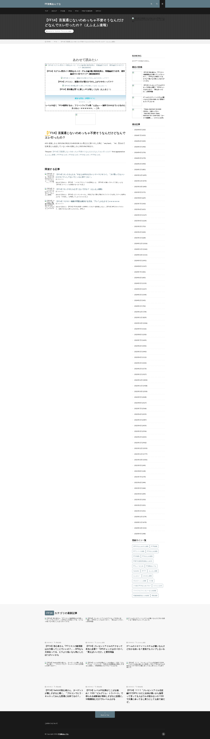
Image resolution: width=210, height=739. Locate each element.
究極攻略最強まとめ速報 (141, 595)
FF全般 (62, 11)
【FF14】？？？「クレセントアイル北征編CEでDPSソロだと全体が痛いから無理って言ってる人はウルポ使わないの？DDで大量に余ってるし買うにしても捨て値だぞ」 (145, 696)
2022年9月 (138, 397)
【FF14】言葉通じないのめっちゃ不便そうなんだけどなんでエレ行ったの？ (82, 151)
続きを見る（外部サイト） (85, 98)
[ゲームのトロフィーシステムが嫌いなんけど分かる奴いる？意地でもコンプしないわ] (137, 101)
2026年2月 (138, 164)
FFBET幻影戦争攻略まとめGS (142, 561)
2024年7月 (138, 272)
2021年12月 (138, 448)
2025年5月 (138, 215)
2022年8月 (138, 403)
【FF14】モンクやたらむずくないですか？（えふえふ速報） (79, 189)
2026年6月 (138, 141)
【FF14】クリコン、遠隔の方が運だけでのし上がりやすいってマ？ (85, 81)
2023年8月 (138, 334)
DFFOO (98, 11)
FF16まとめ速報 (147, 556)
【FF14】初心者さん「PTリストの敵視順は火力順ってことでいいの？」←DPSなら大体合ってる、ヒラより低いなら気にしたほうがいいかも (153, 76)
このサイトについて (51, 723)
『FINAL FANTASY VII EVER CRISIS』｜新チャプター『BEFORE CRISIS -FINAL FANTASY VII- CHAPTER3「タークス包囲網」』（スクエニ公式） (153, 113)
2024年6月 (138, 278)
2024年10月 (138, 255)
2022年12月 (138, 380)
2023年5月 (138, 351)
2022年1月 (138, 443)
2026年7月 (138, 135)
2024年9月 (138, 260)
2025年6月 (138, 209)
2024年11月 (138, 249)
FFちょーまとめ (138, 566)
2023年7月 (138, 340)
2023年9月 (138, 329)
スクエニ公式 (157, 586)
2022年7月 (138, 408)
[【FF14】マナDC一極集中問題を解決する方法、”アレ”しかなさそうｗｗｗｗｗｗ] (50, 205)
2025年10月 (138, 186)
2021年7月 (138, 477)
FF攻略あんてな (151, 566)
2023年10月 (138, 323)
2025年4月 (138, 221)
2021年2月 (138, 505)
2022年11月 (138, 386)
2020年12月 (138, 517)
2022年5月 (138, 420)
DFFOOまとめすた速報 (140, 546)
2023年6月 (138, 346)
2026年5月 (138, 147)
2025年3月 (138, 226)
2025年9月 (138, 192)
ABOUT (54, 11)
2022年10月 (138, 391)
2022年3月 (138, 431)
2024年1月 (138, 306)
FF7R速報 (154, 546)
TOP (46, 11)
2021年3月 (138, 499)
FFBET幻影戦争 (87, 11)
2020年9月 (138, 534)
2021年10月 (138, 460)
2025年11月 (138, 181)
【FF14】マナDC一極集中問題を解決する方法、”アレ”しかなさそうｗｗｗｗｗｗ (88, 201)
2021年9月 (138, 465)
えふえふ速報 (67, 31)
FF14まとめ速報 (152, 551)
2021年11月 (138, 454)
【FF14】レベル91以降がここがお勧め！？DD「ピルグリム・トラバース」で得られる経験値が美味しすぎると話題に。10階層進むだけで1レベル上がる (105, 694)
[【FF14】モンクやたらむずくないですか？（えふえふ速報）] (50, 193)
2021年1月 (138, 511)
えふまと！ (136, 576)
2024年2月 (138, 300)
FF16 (70, 11)
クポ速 (151, 581)
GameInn (136, 571)
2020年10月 (138, 528)
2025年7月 (138, 204)
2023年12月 (138, 312)
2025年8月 (138, 198)
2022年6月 (138, 414)
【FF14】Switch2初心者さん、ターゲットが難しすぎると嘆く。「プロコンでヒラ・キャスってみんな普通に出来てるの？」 (64, 693)
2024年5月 (138, 283)
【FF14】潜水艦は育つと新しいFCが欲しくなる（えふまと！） (85, 89)
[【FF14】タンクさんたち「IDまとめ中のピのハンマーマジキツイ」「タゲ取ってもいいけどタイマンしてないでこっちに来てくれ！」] (50, 178)
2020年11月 (138, 522)
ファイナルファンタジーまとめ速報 (144, 590)
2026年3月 (138, 158)
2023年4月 (138, 357)
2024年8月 (138, 266)
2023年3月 (138, 363)
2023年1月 (138, 374)
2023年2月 (138, 369)
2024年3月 (138, 295)
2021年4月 (138, 494)
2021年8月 (138, 471)
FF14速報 (136, 556)
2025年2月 (138, 232)
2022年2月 (138, 437)
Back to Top (105, 715)
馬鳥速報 (154, 595)
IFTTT (144, 571)
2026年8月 (138, 130)
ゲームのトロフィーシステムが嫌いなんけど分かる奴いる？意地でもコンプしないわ (153, 99)
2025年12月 (138, 175)
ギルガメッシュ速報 (139, 581)
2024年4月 (138, 289)
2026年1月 (138, 169)
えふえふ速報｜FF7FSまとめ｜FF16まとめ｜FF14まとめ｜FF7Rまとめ (72, 155)
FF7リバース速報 (138, 551)
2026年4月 (138, 152)
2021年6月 (138, 482)
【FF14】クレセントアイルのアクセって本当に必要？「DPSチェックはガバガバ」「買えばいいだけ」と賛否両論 (105, 649)
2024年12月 (138, 243)
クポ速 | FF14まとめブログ (142, 586)
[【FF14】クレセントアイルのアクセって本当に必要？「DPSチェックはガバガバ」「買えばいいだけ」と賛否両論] (137, 89)
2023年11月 (138, 317)
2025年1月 (138, 238)
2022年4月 (138, 425)
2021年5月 (138, 488)
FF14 (76, 11)
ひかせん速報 (147, 576)
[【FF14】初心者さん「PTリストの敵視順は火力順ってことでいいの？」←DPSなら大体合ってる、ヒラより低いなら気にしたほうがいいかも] (137, 76)
